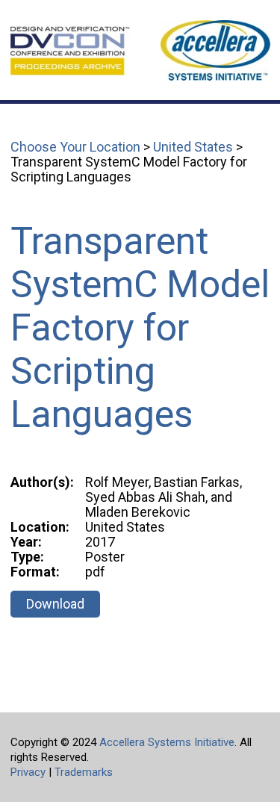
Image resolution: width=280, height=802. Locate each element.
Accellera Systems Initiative (166, 742)
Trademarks (84, 772)
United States (193, 147)
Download (55, 604)
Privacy (28, 772)
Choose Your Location (75, 147)
